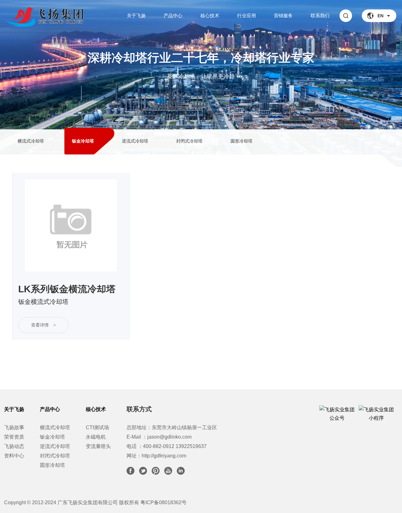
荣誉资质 (14, 437)
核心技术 (209, 15)
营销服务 (283, 15)
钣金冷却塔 (52, 437)
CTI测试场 (97, 427)
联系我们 (320, 15)
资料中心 (14, 455)
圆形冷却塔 (52, 465)
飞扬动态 (14, 446)
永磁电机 (96, 437)
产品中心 (173, 15)
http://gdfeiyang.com (164, 455)
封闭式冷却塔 (55, 455)
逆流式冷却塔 (55, 446)
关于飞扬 (136, 15)
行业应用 (246, 15)
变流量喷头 (98, 446)
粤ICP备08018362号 (163, 502)
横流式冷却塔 (55, 427)
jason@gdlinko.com (169, 437)
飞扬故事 (14, 427)
